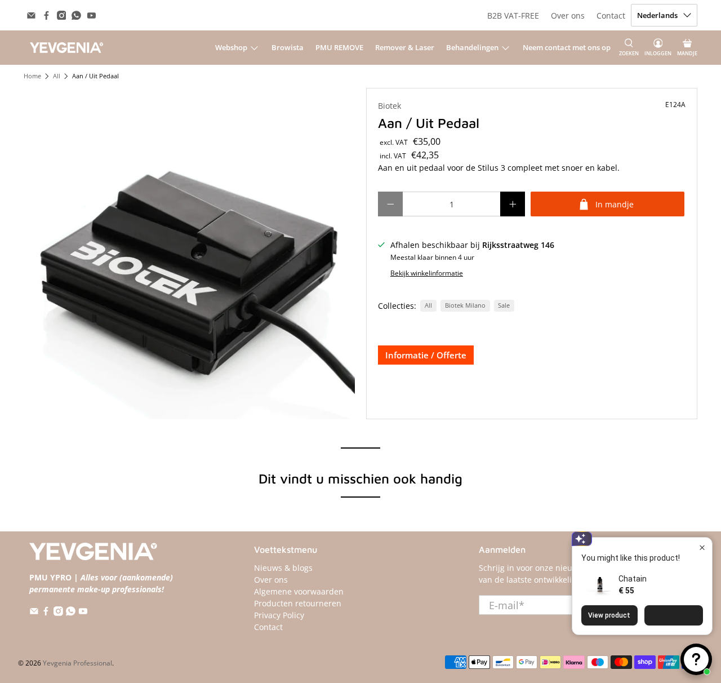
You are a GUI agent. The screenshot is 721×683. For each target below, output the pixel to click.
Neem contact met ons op (567, 47)
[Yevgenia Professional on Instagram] (61, 15)
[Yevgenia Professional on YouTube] (91, 15)
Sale (504, 305)
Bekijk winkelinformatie (426, 272)
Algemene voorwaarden (299, 591)
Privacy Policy (279, 615)
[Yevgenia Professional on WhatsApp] (76, 15)
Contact (611, 15)
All (56, 76)
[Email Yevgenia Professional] (31, 15)
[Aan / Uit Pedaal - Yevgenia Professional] (189, 253)
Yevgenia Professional (77, 663)
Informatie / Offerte (425, 355)
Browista (288, 47)
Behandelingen (472, 47)
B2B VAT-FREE (513, 15)
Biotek (389, 105)
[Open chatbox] (696, 659)
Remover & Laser (404, 47)
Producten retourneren (297, 603)
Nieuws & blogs (283, 567)
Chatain (632, 578)
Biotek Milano (465, 305)
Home (32, 76)
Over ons (568, 15)
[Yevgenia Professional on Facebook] (46, 15)
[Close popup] (702, 547)
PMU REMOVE (339, 47)
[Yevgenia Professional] (66, 47)
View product (609, 615)
